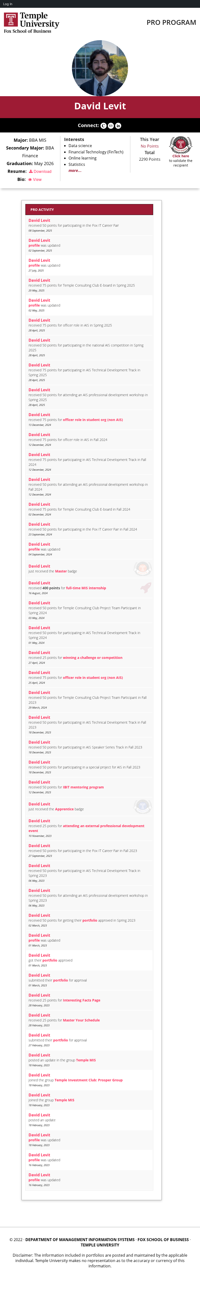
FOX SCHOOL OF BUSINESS (163, 1239)
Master (61, 571)
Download (42, 171)
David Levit (100, 105)
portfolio (89, 920)
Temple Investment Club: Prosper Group (89, 1080)
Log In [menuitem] (7, 4)
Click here (180, 156)
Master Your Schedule (81, 1020)
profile (34, 245)
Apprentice (64, 809)
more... (75, 170)
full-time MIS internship (86, 588)
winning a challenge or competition (92, 657)
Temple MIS (86, 1060)
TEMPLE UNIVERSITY (100, 1245)
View (37, 179)
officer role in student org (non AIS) (93, 419)
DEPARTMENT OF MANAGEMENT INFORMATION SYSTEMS (80, 1239)
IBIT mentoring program (83, 787)
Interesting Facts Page (81, 1000)
